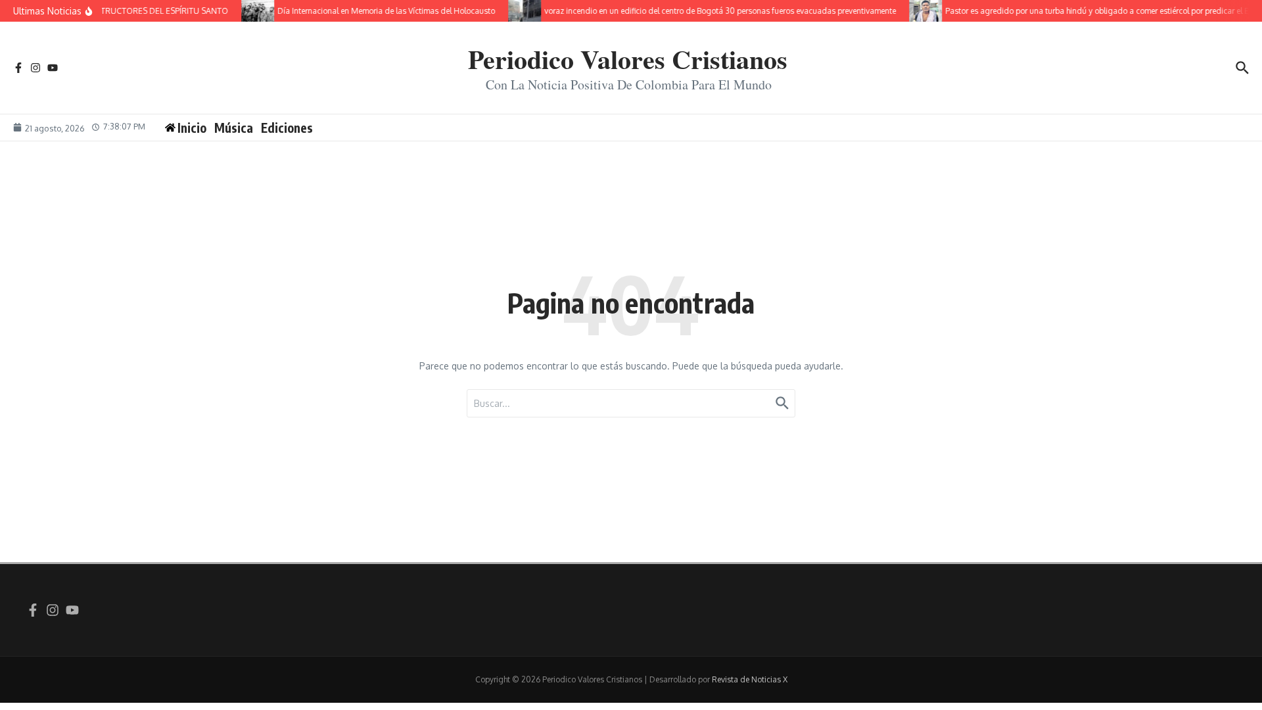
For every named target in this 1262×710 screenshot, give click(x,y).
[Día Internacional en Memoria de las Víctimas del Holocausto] (251, 11)
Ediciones (287, 127)
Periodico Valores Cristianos (627, 58)
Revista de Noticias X (749, 679)
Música (233, 127)
